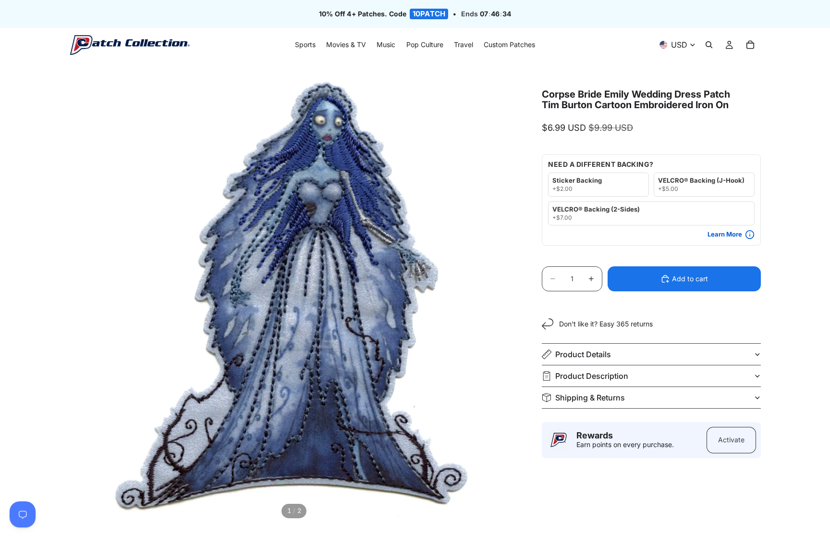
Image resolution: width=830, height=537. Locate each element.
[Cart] (750, 45)
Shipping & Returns (590, 397)
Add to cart (690, 279)
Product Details (583, 354)
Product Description (591, 376)
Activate (731, 440)
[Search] (709, 45)
